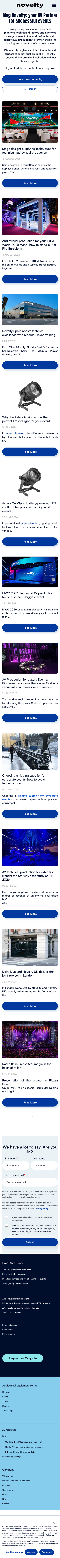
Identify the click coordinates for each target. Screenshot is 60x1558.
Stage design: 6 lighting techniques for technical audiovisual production (29, 150)
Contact (5, 1503)
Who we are (8, 1476)
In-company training (11, 1456)
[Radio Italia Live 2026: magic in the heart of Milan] (30, 1057)
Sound (5, 1396)
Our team (6, 1485)
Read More (30, 183)
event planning (30, 523)
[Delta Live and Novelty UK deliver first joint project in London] (30, 964)
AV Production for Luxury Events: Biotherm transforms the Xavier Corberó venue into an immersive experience (30, 683)
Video (5, 1401)
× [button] (53, 1521)
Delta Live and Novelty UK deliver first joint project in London (28, 973)
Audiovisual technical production (16, 1269)
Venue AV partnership (12, 1312)
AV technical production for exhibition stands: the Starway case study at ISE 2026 (28, 876)
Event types (7, 1329)
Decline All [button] (47, 1552)
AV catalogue (8, 1410)
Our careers (7, 1490)
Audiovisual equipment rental (19, 1385)
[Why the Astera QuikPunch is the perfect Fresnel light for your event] (30, 410)
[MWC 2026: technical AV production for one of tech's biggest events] (30, 586)
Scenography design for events (16, 1283)
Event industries (9, 1325)
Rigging (5, 1406)
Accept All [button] (31, 1552)
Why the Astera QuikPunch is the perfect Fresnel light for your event (26, 419)
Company (8, 1469)
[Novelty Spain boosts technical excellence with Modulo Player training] (30, 324)
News (4, 1499)
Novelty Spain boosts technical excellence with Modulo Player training (28, 332)
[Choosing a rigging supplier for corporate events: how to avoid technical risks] (30, 768)
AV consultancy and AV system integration (21, 1308)
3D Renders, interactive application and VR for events (26, 1303)
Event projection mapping (13, 1274)
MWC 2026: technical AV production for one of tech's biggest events (27, 595)
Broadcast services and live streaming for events (24, 1278)
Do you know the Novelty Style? (16, 1480)
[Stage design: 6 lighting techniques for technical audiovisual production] (30, 141)
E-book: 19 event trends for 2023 (20, 1452)
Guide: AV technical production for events (24, 1447)
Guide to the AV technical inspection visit (23, 1442)
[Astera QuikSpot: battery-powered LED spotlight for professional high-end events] (30, 496)
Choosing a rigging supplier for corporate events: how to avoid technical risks (24, 779)
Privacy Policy (42, 1208)
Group (5, 1494)
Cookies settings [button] (14, 1552)
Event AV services (12, 1262)
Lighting (5, 1392)
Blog (4, 1436)
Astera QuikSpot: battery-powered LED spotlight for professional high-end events (29, 507)
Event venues (8, 1334)
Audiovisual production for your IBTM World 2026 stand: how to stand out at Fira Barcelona (29, 244)
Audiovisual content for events (16, 1298)
